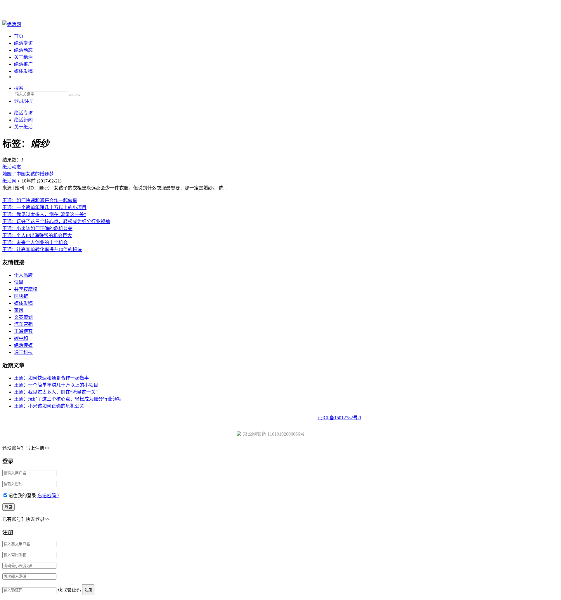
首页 (18, 36)
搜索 (18, 88)
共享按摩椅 (25, 289)
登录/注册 (24, 101)
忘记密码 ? (48, 495)
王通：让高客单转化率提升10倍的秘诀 (42, 249)
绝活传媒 (23, 345)
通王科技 (23, 352)
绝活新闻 (23, 119)
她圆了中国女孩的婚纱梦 (28, 173)
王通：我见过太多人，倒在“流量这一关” (44, 214)
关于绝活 (23, 57)
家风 (18, 310)
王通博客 (23, 331)
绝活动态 (23, 50)
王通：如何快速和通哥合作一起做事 (39, 200)
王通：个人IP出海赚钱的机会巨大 (37, 235)
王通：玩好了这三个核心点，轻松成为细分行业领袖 (56, 221)
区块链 (21, 296)
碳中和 (21, 338)
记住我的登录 (22, 495)
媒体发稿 (23, 71)
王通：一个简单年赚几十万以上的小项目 (44, 207)
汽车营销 (23, 324)
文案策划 (23, 317)
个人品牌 (23, 275)
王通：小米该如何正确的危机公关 (37, 228)
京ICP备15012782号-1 (339, 417)
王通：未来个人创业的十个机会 (35, 242)
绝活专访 (23, 43)
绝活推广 (23, 64)
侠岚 (18, 282)
